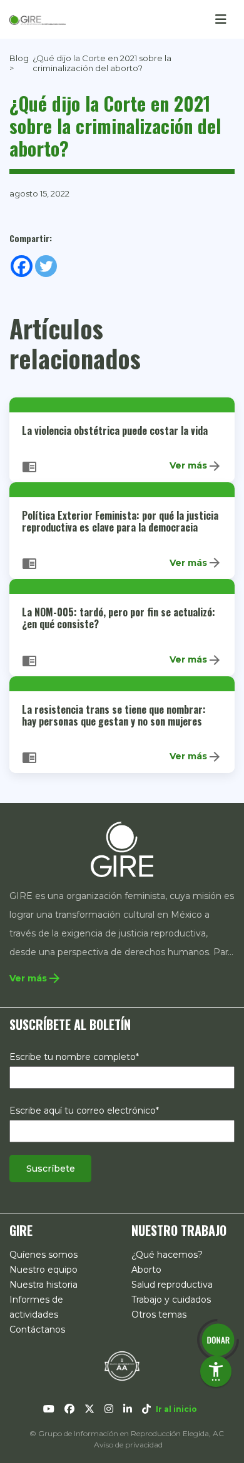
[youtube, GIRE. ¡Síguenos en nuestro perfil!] (48, 1409)
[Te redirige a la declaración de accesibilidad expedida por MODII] (122, 1365)
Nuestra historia (43, 1284)
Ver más (196, 466)
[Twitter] (46, 266)
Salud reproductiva (172, 1284)
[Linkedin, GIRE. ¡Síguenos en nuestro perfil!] (127, 1409)
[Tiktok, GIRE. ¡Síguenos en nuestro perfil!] (146, 1409)
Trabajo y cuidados (171, 1299)
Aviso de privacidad (128, 1444)
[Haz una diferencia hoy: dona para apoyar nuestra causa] (217, 1340)
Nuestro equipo (43, 1269)
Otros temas (158, 1314)
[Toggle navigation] (221, 19)
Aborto (146, 1269)
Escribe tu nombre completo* (74, 1056)
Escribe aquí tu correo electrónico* (84, 1110)
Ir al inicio (176, 1409)
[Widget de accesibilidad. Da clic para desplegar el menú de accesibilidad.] (215, 1371)
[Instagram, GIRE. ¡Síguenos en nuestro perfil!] (108, 1409)
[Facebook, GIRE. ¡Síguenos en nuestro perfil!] (69, 1409)
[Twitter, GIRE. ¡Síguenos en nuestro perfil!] (89, 1409)
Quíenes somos (43, 1254)
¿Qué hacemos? (167, 1254)
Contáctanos (37, 1329)
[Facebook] (22, 266)
